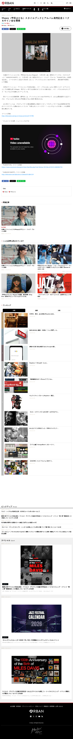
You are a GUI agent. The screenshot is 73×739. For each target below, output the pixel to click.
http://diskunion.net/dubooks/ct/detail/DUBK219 (18, 174)
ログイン (68, 8)
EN (70, 3)
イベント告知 (45, 9)
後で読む (66, 28)
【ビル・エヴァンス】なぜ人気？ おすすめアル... (44, 412)
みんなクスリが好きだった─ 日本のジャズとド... (43, 428)
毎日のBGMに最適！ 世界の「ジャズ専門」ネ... (43, 330)
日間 (14, 310)
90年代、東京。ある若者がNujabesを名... (42, 314)
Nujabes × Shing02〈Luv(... (38, 363)
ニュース (4, 9)
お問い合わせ (59, 706)
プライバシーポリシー (28, 706)
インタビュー (17, 9)
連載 (34, 9)
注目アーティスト (27, 9)
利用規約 (18, 706)
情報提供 (46, 706)
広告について (39, 706)
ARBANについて (55, 9)
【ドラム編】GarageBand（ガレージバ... (42, 444)
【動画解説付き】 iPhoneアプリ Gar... (41, 379)
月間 (59, 310)
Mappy (4, 25)
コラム (9, 9)
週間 (36, 310)
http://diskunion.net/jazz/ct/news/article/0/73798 (18, 116)
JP (67, 3)
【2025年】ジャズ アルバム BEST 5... (41, 461)
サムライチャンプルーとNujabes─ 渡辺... (42, 395)
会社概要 (12, 706)
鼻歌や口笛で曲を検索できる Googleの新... (42, 346)
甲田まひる (11, 25)
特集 (38, 9)
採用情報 (51, 706)
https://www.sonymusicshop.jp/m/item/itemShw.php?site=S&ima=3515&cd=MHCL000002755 (32, 167)
